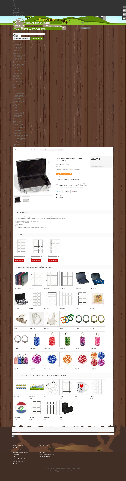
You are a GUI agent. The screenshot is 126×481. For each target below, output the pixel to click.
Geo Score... (17, 417)
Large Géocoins (17, 49)
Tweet (59, 191)
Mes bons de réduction (44, 456)
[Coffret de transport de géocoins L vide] (82, 278)
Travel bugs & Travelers (19, 55)
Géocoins (15, 46)
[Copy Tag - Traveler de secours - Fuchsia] (97, 339)
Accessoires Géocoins (18, 113)
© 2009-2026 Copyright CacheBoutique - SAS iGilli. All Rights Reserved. (63, 468)
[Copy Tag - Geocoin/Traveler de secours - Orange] (67, 359)
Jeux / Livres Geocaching (19, 127)
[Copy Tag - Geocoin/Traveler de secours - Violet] (36, 359)
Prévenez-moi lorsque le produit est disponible (68, 179)
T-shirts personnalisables (19, 99)
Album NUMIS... (18, 288)
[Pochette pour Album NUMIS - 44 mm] (51, 278)
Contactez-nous (17, 14)
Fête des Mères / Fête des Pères (20, 135)
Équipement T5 (16, 116)
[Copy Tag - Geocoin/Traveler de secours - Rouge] (82, 359)
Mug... (76, 396)
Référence (58, 164)
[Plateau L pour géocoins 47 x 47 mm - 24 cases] (51, 298)
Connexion (15, 1)
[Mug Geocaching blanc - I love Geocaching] (82, 387)
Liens (14, 456)
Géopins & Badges (17, 123)
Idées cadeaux (18, 130)
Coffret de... (78, 288)
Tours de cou (16, 106)
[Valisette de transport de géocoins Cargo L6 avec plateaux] (21, 298)
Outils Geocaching (17, 115)
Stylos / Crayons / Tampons (20, 84)
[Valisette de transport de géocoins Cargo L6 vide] (17, 200)
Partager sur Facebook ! (63, 195)
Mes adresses (42, 452)
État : (57, 167)
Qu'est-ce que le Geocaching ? (20, 15)
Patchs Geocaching (17, 126)
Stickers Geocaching (18, 124)
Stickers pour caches (18, 81)
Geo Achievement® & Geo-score (21, 61)
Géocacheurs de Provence (19, 132)
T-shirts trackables (17, 98)
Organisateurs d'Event (18, 12)
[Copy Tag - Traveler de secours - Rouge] (51, 339)
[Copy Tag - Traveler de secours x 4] (21, 359)
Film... (60, 417)
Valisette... (17, 308)
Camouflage (16, 86)
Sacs (14, 109)
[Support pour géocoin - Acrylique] (51, 319)
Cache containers (17, 69)
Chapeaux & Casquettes (19, 101)
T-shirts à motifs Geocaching (20, 96)
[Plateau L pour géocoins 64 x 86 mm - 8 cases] (82, 298)
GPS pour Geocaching (18, 103)
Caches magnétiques (18, 73)
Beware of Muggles (55, 471)
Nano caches (16, 75)
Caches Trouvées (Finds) (19, 63)
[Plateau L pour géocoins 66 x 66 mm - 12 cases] (67, 298)
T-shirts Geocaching (18, 95)
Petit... (45, 396)
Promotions (18, 143)
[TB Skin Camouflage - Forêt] (21, 339)
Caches (16, 67)
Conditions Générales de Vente (20, 452)
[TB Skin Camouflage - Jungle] (82, 319)
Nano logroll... (17, 396)
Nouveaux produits (20, 138)
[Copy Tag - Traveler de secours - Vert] (67, 339)
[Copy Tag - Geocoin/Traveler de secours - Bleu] (51, 359)
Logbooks (15, 83)
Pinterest (75, 191)
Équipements (18, 92)
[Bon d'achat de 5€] (36, 387)
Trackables (18, 44)
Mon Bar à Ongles (65, 471)
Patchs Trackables (17, 56)
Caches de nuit (16, 89)
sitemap (15, 463)
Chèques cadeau (17, 133)
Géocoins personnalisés (19, 461)
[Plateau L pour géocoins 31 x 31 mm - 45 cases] (36, 298)
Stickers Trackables (17, 58)
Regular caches (16, 78)
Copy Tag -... (32, 348)
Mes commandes (43, 447)
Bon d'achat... (32, 396)
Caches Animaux (17, 79)
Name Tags (16, 52)
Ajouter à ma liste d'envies (97, 166)
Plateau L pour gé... (19, 256)
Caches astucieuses (17, 72)
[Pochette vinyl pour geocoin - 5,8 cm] (97, 298)
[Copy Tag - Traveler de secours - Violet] (82, 339)
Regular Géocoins (17, 47)
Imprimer (60, 197)
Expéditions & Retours (18, 450)
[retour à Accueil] (15, 150)
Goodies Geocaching (18, 121)
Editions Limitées (17, 50)
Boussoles (15, 110)
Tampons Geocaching (18, 112)
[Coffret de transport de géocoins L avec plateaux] (97, 278)
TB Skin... (77, 328)
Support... (17, 328)
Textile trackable (17, 59)
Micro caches (16, 76)
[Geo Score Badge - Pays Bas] (21, 407)
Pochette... (32, 288)
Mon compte (43, 445)
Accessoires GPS (17, 104)
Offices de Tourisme (18, 11)
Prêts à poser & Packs (18, 70)
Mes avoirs (41, 450)
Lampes (15, 107)
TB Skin (61, 328)
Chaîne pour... (33, 328)
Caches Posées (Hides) (18, 64)
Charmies (73, 471)
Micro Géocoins (17, 53)
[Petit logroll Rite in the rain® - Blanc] (51, 387)
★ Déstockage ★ (17, 146)
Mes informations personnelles (46, 454)
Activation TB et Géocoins (19, 459)
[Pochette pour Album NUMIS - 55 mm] (67, 278)
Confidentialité (16, 454)
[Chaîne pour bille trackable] (36, 319)
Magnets (15, 87)
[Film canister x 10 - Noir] (67, 407)
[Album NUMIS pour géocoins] (21, 278)
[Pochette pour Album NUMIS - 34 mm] (36, 278)
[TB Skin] (67, 319)
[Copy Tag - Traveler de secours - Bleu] (36, 339)
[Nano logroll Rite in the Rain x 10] (21, 387)
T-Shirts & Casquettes (18, 93)
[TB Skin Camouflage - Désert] (97, 319)
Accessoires (18, 120)
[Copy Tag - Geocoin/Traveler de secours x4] (97, 359)
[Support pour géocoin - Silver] (21, 319)
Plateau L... (32, 308)
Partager (66, 191)
